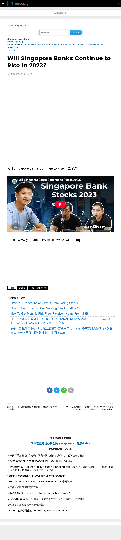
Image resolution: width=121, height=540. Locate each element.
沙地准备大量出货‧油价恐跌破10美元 (26, 504)
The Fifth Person (38, 288)
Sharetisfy (19, 3)
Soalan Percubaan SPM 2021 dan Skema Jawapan (36, 475)
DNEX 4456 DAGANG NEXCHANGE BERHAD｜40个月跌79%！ (41, 481)
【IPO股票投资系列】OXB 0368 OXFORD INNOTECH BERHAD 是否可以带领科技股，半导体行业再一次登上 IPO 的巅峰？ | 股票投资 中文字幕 (60, 468)
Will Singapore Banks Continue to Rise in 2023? (59, 61)
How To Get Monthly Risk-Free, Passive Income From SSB (49, 313)
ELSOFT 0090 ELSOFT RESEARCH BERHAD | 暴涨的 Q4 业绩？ (41, 461)
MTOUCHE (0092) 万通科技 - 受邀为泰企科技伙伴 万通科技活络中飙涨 (46, 499)
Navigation (61, 12)
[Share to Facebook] (50, 390)
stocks (22, 288)
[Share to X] (57, 390)
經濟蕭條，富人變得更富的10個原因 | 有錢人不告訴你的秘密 (32, 408)
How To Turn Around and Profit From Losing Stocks (44, 303)
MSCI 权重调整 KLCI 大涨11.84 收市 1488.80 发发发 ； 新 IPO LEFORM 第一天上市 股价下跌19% (90, 408)
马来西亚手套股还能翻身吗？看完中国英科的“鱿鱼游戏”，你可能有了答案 (46, 455)
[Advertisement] (60, 102)
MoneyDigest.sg (15, 41)
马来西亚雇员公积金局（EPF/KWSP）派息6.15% (60, 443)
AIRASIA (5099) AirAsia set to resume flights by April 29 (39, 493)
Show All (12, 50)
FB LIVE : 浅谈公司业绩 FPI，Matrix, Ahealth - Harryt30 (37, 510)
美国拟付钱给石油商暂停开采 (22, 487)
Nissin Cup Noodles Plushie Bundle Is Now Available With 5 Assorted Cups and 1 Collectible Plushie (55, 44)
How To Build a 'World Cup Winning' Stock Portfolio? (45, 308)
